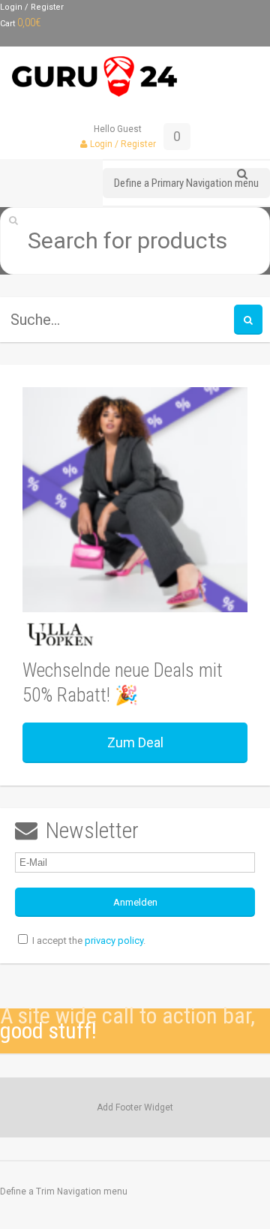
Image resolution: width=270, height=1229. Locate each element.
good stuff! (48, 1030)
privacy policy (114, 940)
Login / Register (32, 7)
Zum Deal (135, 742)
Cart (20, 24)
